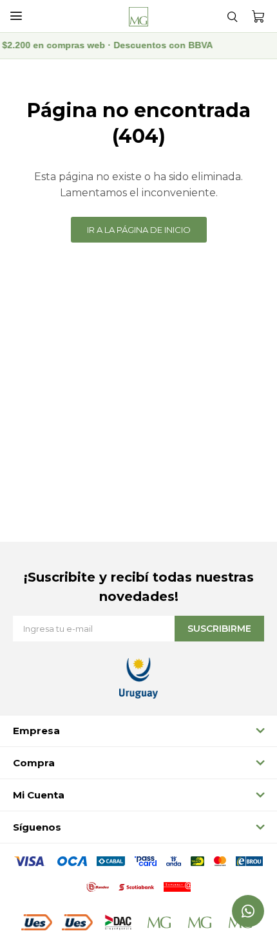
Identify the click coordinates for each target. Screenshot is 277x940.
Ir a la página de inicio (139, 230)
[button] (232, 16)
